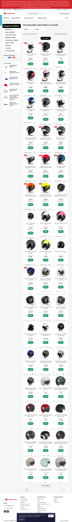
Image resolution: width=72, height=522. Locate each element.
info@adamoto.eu (10, 505)
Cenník (38, 500)
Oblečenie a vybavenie (24, 505)
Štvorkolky (56, 502)
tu (39, 516)
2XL (49, 291)
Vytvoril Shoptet (65, 520)
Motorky (55, 499)
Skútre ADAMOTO (10, 32)
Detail (30, 63)
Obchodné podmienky (41, 502)
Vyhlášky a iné (40, 507)
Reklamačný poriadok (41, 508)
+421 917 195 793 (8, 9)
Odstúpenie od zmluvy (41, 510)
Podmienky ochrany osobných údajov (43, 505)
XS (30, 293)
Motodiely (8, 45)
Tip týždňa (8, 48)
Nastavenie (21, 519)
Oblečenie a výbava (10, 37)
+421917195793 (9, 508)
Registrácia (65, 9)
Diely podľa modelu (10, 35)
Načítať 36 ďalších (45, 485)
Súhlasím (51, 515)
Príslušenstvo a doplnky (11, 40)
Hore (27, 489)
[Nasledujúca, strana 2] (63, 490)
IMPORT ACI (8, 29)
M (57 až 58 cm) (28, 68)
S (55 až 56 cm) (58, 67)
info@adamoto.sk (19, 9)
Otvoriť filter (45, 38)
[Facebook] (5, 511)
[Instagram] (7, 511)
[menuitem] (6, 18)
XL (41, 291)
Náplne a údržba (9, 43)
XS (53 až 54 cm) (30, 237)
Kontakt (38, 512)
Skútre (55, 500)
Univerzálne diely (10, 50)
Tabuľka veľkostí (40, 499)
